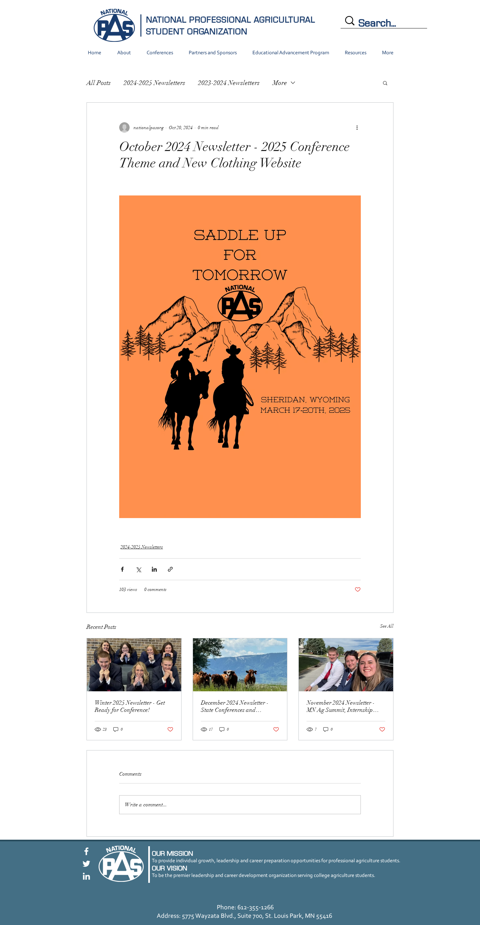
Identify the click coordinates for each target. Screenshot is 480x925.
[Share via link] (170, 569)
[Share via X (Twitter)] (138, 569)
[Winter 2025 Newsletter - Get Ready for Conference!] (134, 664)
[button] (385, 82)
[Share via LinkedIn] (154, 569)
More (280, 83)
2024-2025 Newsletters (154, 83)
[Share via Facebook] (122, 569)
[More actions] (357, 127)
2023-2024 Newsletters (229, 83)
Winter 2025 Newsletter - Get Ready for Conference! (130, 706)
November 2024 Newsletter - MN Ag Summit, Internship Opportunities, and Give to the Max (343, 706)
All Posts (99, 83)
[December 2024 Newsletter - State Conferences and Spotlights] (240, 664)
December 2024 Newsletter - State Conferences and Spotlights (235, 706)
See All (386, 626)
